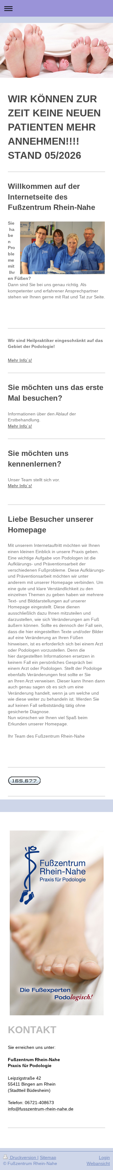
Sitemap (48, 1157)
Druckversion (23, 1157)
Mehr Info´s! (20, 360)
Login (104, 1157)
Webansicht (98, 1163)
